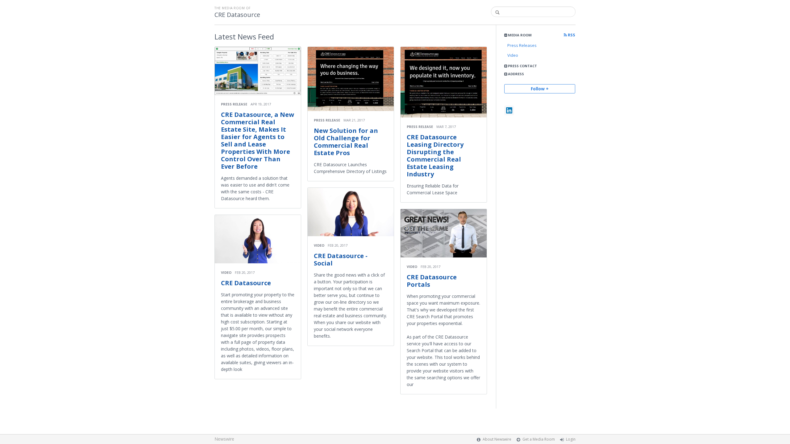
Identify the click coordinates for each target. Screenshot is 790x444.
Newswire (224, 439)
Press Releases (522, 45)
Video (512, 55)
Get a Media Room (538, 439)
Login (571, 439)
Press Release (234, 104)
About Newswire (497, 439)
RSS (571, 35)
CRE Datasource (237, 15)
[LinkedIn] (509, 110)
